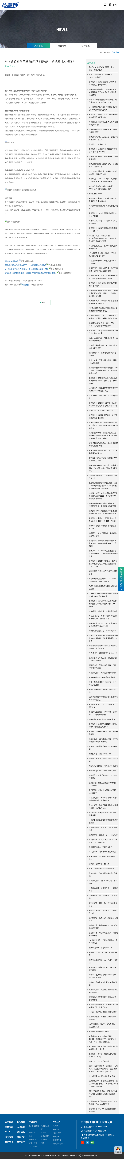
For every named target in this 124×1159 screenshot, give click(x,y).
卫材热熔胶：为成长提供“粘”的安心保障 (103, 874)
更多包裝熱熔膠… (12, 261)
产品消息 (38, 45)
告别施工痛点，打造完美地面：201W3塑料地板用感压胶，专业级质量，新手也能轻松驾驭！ (102, 238)
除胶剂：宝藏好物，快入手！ (100, 864)
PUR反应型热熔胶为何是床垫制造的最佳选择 (103, 587)
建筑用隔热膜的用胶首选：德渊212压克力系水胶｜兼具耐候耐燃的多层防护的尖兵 (103, 425)
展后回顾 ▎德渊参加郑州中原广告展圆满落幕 (102, 814)
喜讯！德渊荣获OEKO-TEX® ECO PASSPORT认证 (101, 75)
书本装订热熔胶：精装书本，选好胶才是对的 (103, 911)
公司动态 (85, 45)
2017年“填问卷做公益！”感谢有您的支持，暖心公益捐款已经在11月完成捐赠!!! (103, 1094)
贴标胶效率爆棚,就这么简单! (99, 1031)
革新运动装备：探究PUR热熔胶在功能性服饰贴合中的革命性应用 (103, 617)
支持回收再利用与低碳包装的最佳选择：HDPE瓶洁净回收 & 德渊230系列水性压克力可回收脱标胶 (103, 436)
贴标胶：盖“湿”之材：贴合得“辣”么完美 (103, 953)
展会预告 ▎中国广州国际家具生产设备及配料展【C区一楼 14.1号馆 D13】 (103, 519)
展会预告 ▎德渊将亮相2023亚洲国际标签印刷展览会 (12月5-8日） (103, 725)
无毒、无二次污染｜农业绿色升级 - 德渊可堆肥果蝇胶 (103, 339)
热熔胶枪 (56, 1136)
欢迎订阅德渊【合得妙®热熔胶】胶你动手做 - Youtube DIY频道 (103, 1102)
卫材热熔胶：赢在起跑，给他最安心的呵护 (103, 919)
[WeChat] (92, 1142)
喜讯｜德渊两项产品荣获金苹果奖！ (102, 868)
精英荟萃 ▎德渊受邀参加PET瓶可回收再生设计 (103, 776)
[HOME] (101, 52)
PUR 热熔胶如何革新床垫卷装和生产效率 (103, 207)
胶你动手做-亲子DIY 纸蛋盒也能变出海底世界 (102, 1110)
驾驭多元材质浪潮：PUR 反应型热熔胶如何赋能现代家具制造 (103, 116)
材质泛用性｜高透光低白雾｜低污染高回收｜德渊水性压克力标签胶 (103, 269)
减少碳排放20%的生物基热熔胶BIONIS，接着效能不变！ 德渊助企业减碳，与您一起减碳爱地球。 (102, 1039)
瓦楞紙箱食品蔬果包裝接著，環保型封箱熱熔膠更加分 (27, 269)
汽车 (42, 1143)
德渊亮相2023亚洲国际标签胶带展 (102, 719)
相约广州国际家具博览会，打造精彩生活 (103, 691)
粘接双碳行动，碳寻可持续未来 (101, 948)
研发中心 (21, 1136)
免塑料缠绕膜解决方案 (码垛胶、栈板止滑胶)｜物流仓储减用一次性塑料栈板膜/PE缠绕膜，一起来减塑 (103, 486)
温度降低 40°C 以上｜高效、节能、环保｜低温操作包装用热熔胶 (102, 324)
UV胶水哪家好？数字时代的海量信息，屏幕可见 (102, 1025)
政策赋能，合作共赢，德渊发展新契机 (103, 611)
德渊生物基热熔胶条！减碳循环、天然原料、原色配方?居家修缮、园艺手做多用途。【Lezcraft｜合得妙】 (103, 1069)
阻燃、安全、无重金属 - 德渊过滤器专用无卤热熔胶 (103, 361)
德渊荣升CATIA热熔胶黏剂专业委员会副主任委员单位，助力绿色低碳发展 (103, 512)
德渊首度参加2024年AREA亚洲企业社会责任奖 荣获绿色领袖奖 (103, 624)
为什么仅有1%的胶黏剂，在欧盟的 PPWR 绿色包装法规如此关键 (101, 187)
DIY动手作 (33, 1146)
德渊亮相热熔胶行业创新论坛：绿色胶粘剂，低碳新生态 (103, 165)
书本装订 (32, 1132)
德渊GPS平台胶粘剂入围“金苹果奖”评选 (103, 983)
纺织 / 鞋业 (33, 1143)
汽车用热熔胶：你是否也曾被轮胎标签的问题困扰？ (103, 991)
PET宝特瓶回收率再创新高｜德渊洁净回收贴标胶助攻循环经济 (103, 309)
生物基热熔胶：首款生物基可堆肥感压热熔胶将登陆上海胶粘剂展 (103, 799)
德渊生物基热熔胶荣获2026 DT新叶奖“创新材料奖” (103, 130)
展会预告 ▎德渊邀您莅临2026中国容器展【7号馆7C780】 (103, 150)
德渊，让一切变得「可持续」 (100, 1061)
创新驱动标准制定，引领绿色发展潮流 (103, 766)
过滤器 (43, 1132)
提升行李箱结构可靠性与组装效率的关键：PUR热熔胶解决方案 (103, 108)
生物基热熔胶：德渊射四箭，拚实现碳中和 (103, 889)
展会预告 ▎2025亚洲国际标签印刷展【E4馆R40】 (103, 229)
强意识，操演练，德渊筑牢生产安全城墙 (103, 759)
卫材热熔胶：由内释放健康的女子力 (102, 851)
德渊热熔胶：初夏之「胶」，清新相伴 (103, 835)
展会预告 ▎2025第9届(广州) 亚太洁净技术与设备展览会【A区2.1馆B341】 (103, 404)
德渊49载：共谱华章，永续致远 (101, 410)
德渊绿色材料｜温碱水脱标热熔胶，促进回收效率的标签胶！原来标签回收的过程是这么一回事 (103, 1084)
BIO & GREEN (34, 1126)
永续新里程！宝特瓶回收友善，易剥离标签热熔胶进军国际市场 (103, 740)
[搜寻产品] (105, 4)
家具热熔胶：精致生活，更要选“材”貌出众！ (103, 904)
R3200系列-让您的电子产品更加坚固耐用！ (103, 572)
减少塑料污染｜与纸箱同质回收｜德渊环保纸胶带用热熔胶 (103, 302)
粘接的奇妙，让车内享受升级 (100, 754)
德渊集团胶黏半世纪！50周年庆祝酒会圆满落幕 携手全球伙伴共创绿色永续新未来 (102, 92)
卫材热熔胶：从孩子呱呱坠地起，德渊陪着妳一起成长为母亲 (103, 806)
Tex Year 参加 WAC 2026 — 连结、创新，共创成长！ (102, 68)
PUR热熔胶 (57, 1133)
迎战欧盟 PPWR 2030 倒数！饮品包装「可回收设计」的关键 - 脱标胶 (103, 180)
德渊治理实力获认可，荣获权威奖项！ (103, 631)
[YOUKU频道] (82, 1142)
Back (43, 302)
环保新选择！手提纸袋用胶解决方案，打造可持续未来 (103, 666)
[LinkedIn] (87, 1142)
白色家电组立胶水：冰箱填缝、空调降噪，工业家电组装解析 (103, 713)
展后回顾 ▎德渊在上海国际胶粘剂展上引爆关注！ (102, 784)
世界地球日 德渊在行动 (97, 144)
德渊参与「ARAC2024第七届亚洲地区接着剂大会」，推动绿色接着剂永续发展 (103, 554)
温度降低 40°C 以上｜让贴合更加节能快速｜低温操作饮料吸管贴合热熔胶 (103, 317)
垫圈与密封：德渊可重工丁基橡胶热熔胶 (103, 397)
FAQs (7, 1131)
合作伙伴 (21, 1141)
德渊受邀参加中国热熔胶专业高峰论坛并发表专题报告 (103, 698)
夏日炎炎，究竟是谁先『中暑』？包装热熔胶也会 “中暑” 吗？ (103, 1047)
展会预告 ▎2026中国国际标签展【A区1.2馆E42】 (102, 214)
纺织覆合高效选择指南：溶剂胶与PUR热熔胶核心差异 (103, 459)
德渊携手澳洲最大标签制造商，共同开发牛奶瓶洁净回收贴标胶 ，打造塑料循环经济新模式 (103, 293)
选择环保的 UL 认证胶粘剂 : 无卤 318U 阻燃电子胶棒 (103, 534)
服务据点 (21, 1131)
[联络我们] (114, 4)
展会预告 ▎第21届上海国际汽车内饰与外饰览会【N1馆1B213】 (102, 83)
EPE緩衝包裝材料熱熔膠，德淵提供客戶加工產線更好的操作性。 (31, 273)
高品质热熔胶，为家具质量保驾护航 (102, 673)
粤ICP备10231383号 (72, 1155)
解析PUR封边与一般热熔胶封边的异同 (103, 677)
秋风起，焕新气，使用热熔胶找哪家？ (103, 1012)
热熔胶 (55, 1126)
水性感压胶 (57, 1140)
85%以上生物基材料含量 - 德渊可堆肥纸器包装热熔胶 (103, 346)
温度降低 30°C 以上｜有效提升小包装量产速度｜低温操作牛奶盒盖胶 (103, 277)
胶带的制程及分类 (95, 193)
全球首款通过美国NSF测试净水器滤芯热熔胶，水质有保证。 (103, 647)
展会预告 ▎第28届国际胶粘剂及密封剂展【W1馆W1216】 (103, 284)
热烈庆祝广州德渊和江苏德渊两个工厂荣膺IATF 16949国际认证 (103, 389)
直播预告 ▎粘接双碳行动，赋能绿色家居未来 (102, 968)
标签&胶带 (45, 1136)
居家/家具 (32, 1139)
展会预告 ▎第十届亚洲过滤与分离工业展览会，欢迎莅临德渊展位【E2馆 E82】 (102, 543)
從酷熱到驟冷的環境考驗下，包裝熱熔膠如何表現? (25, 265)
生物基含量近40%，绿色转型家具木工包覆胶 (102, 262)
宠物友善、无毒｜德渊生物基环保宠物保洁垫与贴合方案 (103, 331)
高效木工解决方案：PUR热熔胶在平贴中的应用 (103, 222)
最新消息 (107, 52)
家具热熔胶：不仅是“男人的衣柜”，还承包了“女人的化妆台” (103, 841)
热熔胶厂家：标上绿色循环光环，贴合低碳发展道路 (103, 926)
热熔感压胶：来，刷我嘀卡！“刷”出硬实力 (103, 897)
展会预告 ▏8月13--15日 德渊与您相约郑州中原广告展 (103, 1055)
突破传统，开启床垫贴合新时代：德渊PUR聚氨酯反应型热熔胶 (103, 595)
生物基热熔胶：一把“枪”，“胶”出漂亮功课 (103, 828)
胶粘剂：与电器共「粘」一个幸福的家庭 (103, 747)
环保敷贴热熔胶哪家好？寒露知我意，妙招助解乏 (103, 998)
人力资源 (21, 1126)
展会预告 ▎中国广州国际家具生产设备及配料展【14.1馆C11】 (102, 199)
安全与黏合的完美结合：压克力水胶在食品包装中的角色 (103, 444)
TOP (118, 1156)
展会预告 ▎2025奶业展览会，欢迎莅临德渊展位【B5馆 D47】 (103, 416)
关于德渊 (9, 1121)
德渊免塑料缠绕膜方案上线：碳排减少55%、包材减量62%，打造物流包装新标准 (103, 468)
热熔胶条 (56, 1129)
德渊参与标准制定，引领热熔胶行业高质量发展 (103, 157)
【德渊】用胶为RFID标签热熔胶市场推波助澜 (103, 821)
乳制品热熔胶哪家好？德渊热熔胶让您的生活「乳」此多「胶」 (103, 1005)
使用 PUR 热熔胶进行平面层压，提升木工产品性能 (102, 683)
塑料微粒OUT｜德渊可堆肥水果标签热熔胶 (102, 354)
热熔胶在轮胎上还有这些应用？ (101, 847)
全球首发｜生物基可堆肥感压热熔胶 (102, 770)
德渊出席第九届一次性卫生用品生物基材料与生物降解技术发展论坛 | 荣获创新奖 (103, 638)
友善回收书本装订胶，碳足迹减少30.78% (101, 705)
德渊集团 (9, 1141)
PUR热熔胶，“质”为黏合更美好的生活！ (102, 857)
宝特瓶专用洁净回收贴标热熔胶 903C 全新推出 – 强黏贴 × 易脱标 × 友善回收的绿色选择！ (103, 371)
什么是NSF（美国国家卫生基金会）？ (103, 653)
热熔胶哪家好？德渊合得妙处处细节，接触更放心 (103, 1018)
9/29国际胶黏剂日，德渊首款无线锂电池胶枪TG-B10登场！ (102, 254)
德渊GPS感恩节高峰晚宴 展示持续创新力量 (102, 527)
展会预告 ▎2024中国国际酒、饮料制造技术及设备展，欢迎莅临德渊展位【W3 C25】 (103, 564)
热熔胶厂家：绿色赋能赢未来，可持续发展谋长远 (103, 934)
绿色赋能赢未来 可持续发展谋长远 (102, 1076)
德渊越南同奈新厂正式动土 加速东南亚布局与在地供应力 (103, 138)
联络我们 (21, 1121)
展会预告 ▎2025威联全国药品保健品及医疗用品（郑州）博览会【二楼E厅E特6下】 (103, 381)
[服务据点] (110, 4)
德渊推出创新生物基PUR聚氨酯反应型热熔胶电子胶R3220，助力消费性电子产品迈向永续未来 (103, 496)
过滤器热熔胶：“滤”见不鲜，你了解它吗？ (103, 882)
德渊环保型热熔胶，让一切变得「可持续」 (103, 961)
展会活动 (62, 45)
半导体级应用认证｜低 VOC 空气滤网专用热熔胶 (103, 247)
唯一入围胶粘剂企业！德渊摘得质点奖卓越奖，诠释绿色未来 (103, 172)
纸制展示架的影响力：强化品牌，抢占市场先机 (103, 476)
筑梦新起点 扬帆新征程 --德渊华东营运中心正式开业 (103, 659)
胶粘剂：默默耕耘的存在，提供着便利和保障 (103, 732)
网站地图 (9, 1136)
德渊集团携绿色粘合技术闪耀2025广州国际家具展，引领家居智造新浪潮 (103, 504)
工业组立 (44, 1139)
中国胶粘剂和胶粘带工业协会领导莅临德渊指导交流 (103, 123)
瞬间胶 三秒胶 (58, 1143)
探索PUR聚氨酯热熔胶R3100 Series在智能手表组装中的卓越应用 (103, 580)
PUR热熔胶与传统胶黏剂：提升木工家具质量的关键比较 (103, 451)
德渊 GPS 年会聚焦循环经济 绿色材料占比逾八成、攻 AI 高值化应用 (103, 101)
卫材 (30, 1136)
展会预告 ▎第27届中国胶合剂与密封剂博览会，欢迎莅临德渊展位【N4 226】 (103, 604)
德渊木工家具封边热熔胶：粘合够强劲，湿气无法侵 (102, 976)
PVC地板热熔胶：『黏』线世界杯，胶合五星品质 (103, 941)
